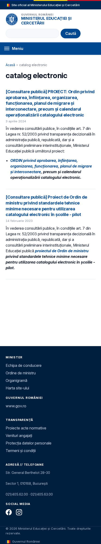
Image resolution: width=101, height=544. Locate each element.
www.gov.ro (16, 406)
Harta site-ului (17, 388)
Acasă (10, 65)
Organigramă (16, 380)
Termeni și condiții (21, 450)
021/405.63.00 (42, 494)
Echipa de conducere (24, 365)
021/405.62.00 (17, 494)
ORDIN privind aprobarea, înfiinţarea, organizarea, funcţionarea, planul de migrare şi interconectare (51, 166)
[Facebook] (9, 512)
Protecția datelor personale (28, 443)
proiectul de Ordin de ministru (62, 250)
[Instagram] (19, 512)
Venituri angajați (19, 435)
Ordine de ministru (21, 373)
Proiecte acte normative (26, 428)
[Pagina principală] (12, 19)
